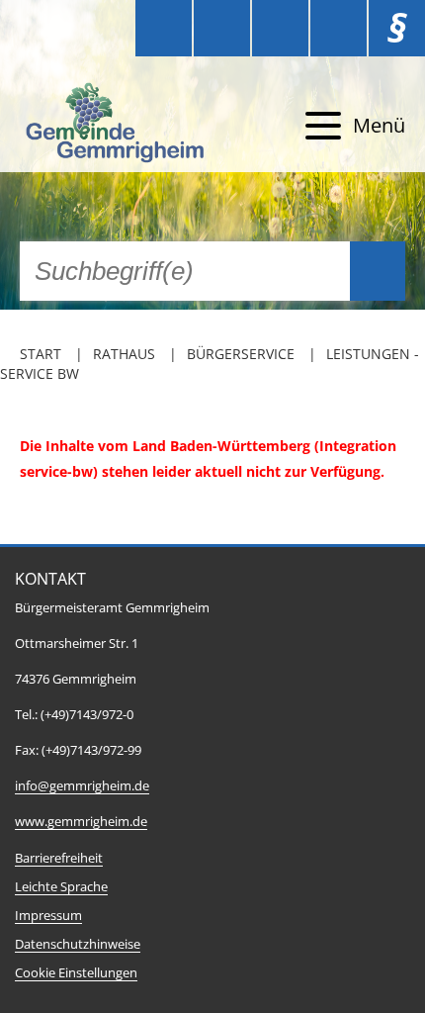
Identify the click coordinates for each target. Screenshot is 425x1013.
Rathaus (124, 353)
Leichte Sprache (61, 886)
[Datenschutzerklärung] (338, 28)
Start (40, 353)
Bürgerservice (241, 353)
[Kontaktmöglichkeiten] (280, 28)
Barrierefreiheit (59, 858)
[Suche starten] (377, 271)
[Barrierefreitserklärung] (222, 28)
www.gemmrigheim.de (81, 821)
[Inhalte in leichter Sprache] (163, 28)
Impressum (48, 915)
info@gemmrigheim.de (82, 786)
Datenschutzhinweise (77, 944)
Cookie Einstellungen (76, 973)
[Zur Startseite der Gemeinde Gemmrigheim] (117, 125)
